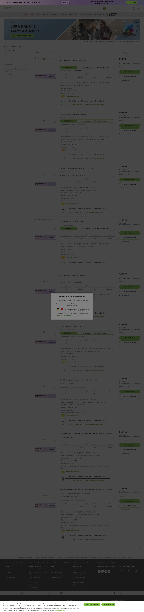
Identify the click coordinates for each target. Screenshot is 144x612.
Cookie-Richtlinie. (60, 610)
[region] (72, 606)
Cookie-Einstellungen (92, 604)
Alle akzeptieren (108, 604)
